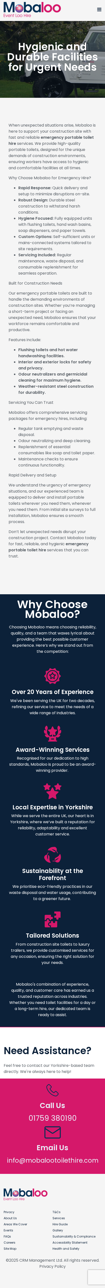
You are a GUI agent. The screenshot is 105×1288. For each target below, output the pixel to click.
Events (8, 1230)
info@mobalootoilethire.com (52, 1160)
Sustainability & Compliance (73, 1236)
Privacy (9, 1212)
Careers (9, 1242)
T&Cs (56, 1212)
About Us (10, 1218)
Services (58, 1218)
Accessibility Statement (69, 1242)
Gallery (57, 1230)
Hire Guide (60, 1224)
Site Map (10, 1249)
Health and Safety (65, 1249)
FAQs (7, 1236)
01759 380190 (53, 1118)
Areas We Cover (15, 1224)
